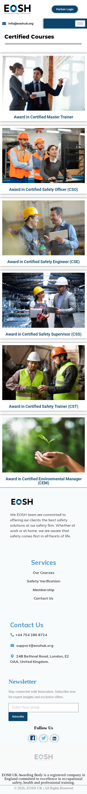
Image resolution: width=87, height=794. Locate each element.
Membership (43, 590)
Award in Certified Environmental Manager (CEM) (44, 480)
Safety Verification (43, 581)
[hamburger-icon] (80, 23)
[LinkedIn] (54, 738)
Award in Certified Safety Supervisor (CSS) (43, 334)
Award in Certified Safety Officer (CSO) (43, 189)
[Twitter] (43, 738)
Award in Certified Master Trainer (43, 117)
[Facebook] (32, 738)
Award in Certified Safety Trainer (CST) (43, 406)
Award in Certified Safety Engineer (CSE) (43, 261)
